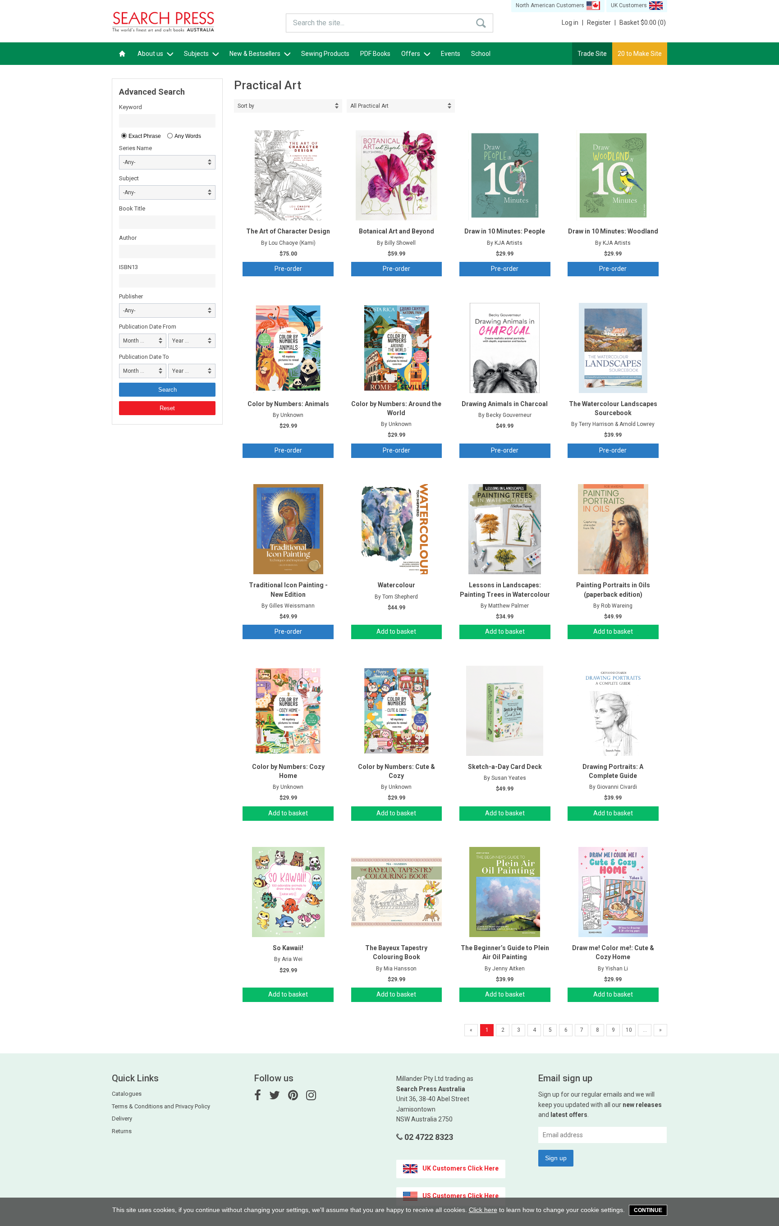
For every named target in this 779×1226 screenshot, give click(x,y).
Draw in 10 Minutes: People (504, 231)
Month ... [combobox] (133, 341)
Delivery (122, 1118)
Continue (648, 1210)
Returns (122, 1131)
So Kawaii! (288, 948)
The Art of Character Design (288, 231)
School (480, 53)
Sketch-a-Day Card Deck (505, 766)
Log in (572, 22)
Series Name (135, 148)
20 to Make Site (640, 53)
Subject (129, 178)
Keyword (130, 107)
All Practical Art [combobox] (369, 106)
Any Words (187, 136)
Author (128, 237)
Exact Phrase (144, 136)
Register (601, 22)
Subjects (197, 53)
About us (151, 53)
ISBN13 (128, 267)
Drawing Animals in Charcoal (505, 403)
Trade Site (592, 53)
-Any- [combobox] (129, 162)
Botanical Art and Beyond (396, 231)
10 (629, 1030)
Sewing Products (325, 53)
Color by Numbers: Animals (288, 403)
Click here (483, 1209)
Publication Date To (144, 356)
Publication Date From (147, 326)
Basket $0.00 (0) (642, 22)
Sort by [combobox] (246, 106)
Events (450, 53)
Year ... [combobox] (180, 341)
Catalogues (127, 1093)
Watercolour (396, 585)
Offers (411, 53)
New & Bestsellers (255, 53)
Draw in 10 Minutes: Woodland (613, 231)
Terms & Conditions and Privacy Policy (161, 1106)
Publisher (131, 296)
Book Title (132, 208)
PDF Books (375, 53)
